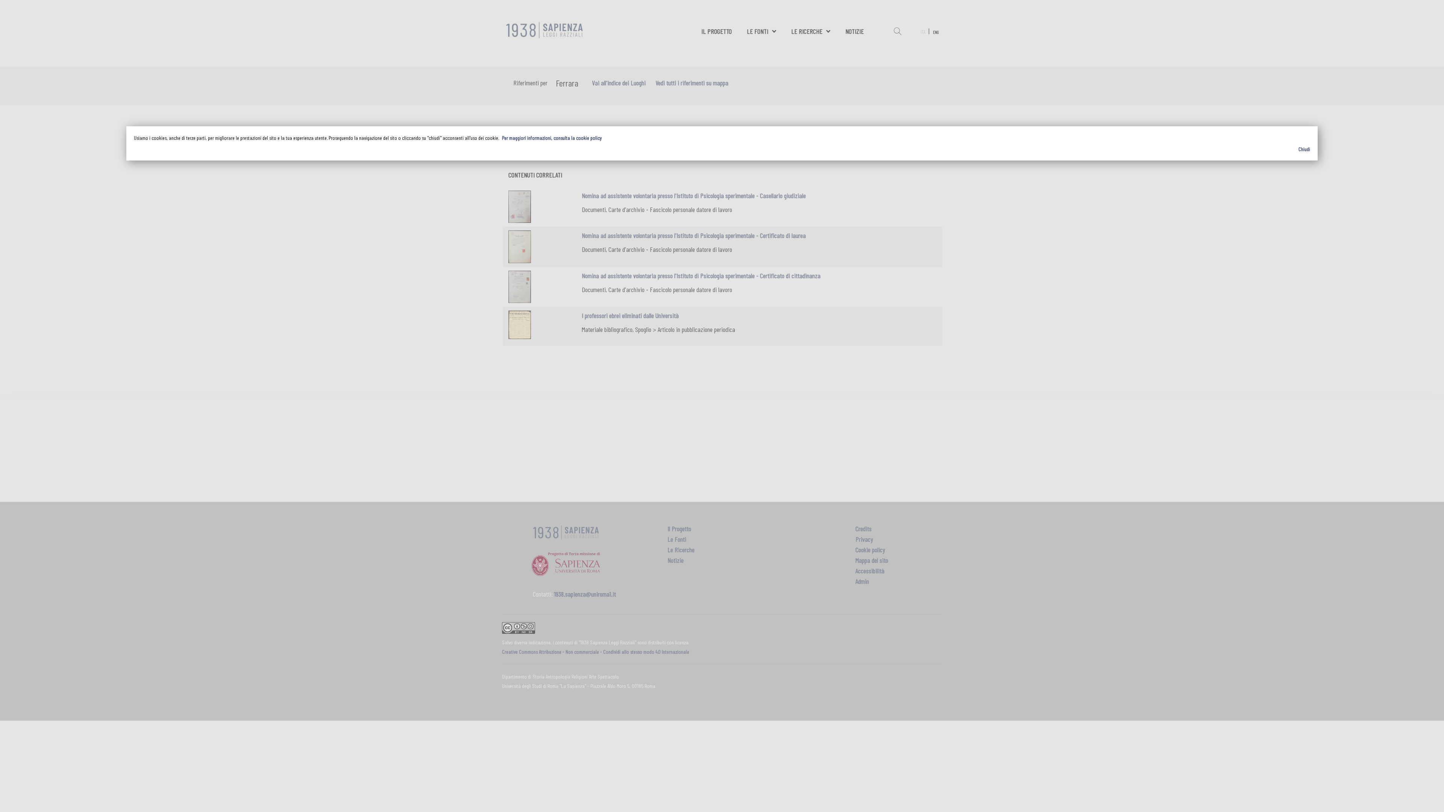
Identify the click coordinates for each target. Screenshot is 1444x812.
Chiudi (1304, 149)
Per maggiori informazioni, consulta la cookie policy (552, 138)
